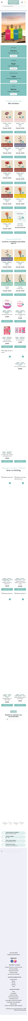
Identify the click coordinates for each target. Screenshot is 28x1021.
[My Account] (22, 2)
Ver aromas (13, 81)
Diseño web (17, 1010)
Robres (7, 264)
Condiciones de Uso (13, 998)
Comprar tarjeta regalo (20, 232)
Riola (20, 126)
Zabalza (20, 175)
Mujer (7, 124)
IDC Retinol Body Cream (7, 314)
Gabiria (7, 201)
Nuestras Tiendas (13, 995)
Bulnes (20, 150)
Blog (13, 991)
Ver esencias (13, 55)
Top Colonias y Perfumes (13, 974)
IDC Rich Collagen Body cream (20, 315)
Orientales (7, 174)
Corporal (9, 310)
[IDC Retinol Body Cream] (7, 303)
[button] (25, 2)
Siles (20, 264)
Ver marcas (13, 94)
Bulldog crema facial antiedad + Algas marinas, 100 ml (20, 583)
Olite (7, 150)
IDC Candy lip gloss (20, 340)
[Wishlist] (10, 117)
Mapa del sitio (13, 1003)
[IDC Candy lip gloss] (20, 330)
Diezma (20, 201)
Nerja (7, 226)
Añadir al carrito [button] (7, 321)
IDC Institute (9, 337)
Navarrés (7, 126)
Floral (9, 123)
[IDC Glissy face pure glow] (20, 355)
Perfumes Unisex (13, 972)
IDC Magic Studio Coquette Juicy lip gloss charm (7, 455)
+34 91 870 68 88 (13, 952)
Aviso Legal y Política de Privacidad (13, 1000)
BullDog (9, 578)
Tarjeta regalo (20, 225)
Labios (4, 338)
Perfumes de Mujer (13, 969)
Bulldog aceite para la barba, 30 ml (7, 583)
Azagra (7, 175)
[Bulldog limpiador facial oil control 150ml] (20, 643)
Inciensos (13, 984)
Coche (13, 986)
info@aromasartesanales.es (13, 954)
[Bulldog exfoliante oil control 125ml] (7, 643)
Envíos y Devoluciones (13, 996)
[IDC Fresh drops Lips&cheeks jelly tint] (7, 330)
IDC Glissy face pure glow (20, 366)
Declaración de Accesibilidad (13, 1002)
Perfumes (5, 123)
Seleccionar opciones (7, 132)
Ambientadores (13, 979)
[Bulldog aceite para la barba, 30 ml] (7, 526)
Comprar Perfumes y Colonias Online (13, 967)
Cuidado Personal (5, 579)
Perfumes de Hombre (13, 970)
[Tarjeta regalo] (20, 217)
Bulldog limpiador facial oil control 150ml (20, 698)
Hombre (9, 148)
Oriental (7, 149)
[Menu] (2, 2)
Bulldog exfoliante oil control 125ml (7, 699)
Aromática (22, 148)
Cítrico (22, 262)
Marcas (4, 310)
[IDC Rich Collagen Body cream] (20, 303)
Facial (24, 579)
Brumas (13, 982)
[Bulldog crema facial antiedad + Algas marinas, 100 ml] (20, 526)
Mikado (13, 981)
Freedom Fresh (20, 288)
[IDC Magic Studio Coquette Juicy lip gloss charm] (7, 400)
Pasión (7, 288)
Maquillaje (9, 338)
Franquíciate (13, 993)
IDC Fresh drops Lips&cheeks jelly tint (7, 341)
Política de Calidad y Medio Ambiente (13, 1005)
